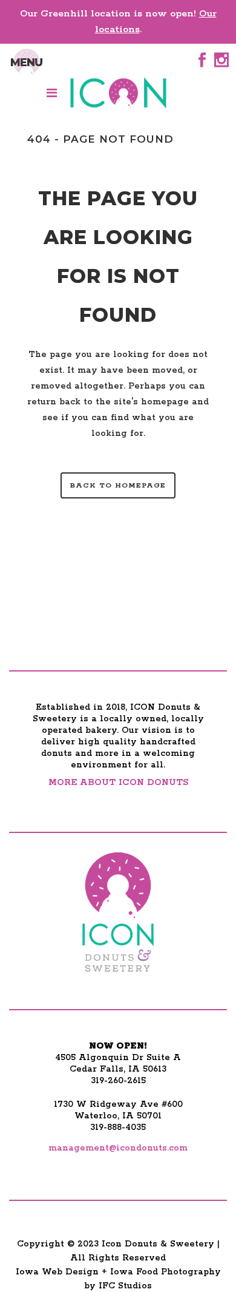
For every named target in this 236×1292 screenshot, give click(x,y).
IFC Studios (125, 1285)
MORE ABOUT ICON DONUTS (118, 782)
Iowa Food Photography (165, 1271)
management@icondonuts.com (118, 1148)
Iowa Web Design (57, 1271)
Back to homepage (118, 485)
